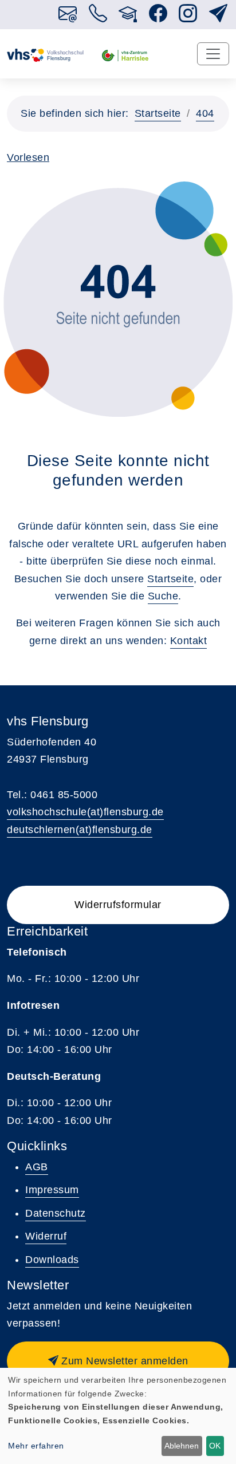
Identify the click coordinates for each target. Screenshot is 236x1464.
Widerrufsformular (118, 904)
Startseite (158, 113)
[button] (118, 1360)
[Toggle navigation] (213, 53)
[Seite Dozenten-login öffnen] (128, 17)
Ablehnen (181, 1445)
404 (205, 113)
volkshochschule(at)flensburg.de (85, 812)
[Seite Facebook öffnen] (158, 17)
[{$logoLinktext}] (45, 54)
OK (215, 1445)
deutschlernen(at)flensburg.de (79, 829)
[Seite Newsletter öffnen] (218, 17)
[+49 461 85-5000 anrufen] (98, 17)
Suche (163, 596)
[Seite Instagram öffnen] (188, 17)
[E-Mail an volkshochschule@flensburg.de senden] (68, 17)
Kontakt (188, 640)
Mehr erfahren (36, 1445)
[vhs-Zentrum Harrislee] (125, 54)
